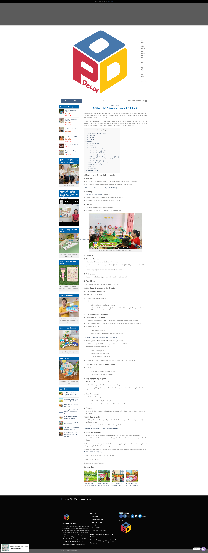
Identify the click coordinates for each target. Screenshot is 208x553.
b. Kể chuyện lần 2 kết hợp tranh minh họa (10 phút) (103, 157)
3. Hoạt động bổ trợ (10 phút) (95, 161)
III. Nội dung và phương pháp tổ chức (95, 149)
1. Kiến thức (91, 135)
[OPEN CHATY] (203, 549)
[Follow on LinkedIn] (140, 516)
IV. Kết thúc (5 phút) (90, 168)
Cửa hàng (143, 47)
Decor (143, 62)
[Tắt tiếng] (60, 239)
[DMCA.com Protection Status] (124, 513)
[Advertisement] (49, 14)
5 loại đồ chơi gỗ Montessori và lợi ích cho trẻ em (71, 428)
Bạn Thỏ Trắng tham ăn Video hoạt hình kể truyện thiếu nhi (70, 394)
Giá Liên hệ (68, 116)
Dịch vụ (142, 69)
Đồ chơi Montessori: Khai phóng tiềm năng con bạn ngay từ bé (70, 434)
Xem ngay (110, 1)
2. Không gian (91, 145)
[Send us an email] (136, 516)
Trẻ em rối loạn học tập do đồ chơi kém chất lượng (70, 417)
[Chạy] (60, 228)
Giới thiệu (142, 41)
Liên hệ (94, 525)
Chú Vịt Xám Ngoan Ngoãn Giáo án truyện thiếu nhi (71, 400)
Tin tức (143, 82)
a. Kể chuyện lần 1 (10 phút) (97, 155)
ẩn (106, 130)
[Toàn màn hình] (60, 243)
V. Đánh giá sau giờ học (91, 170)
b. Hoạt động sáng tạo (95, 164)
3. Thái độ (90, 139)
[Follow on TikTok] (128, 516)
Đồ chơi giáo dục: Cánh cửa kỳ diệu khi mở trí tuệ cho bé (71, 411)
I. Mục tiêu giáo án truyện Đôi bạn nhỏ (95, 133)
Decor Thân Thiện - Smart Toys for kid (78, 499)
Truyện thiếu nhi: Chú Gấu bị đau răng (71, 405)
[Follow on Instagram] (125, 516)
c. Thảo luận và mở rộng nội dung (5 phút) (101, 159)
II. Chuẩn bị (88, 141)
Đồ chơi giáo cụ (143, 54)
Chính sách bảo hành (97, 527)
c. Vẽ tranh (92, 166)
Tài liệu (142, 76)
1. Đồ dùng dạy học (93, 143)
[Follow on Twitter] (132, 516)
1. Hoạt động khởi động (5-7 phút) (96, 151)
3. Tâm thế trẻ (91, 147)
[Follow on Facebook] (121, 516)
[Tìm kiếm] (104, 101)
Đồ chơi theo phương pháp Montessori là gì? (71, 422)
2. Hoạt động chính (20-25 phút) (96, 153)
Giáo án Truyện (115, 105)
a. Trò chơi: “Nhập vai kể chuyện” (98, 162)
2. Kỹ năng (90, 137)
